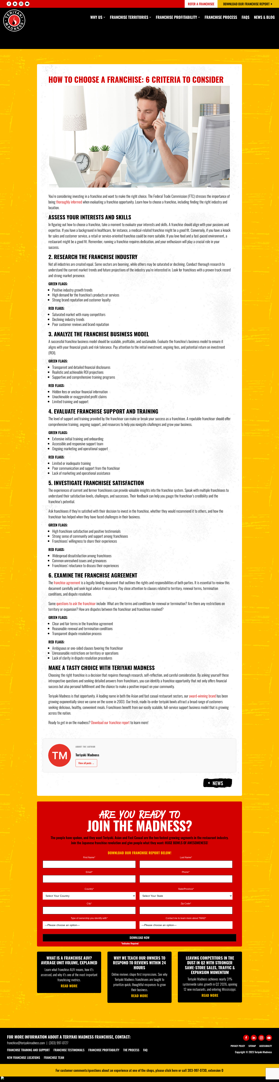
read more (69, 985)
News (218, 782)
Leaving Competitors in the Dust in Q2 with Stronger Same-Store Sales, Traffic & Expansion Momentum (210, 965)
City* (89, 903)
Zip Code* (186, 903)
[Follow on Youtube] (27, 4)
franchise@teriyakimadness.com (26, 1042)
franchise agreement (67, 582)
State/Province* (186, 889)
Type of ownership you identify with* (89, 918)
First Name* (89, 857)
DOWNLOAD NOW (139, 937)
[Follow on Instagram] (21, 4)
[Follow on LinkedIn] (15, 4)
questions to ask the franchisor (76, 603)
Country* (89, 889)
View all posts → (86, 763)
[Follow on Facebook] (9, 4)
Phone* (186, 872)
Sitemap (252, 1045)
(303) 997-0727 (58, 1042)
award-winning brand (202, 696)
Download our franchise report (110, 722)
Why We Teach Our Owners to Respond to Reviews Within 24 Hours (139, 962)
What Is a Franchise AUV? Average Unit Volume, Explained (69, 960)
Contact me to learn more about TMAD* (186, 918)
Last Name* (186, 857)
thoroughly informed (69, 202)
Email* (89, 872)
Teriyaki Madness (87, 754)
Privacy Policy (238, 1045)
